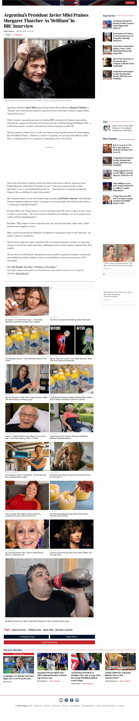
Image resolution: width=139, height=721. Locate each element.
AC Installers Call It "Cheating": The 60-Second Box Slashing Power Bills (25, 476)
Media (11, 3)
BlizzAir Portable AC (12, 472)
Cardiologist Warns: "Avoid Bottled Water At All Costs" (25, 360)
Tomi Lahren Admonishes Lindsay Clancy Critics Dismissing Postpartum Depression (123, 50)
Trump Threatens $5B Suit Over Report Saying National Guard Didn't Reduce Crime (122, 200)
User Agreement (88, 706)
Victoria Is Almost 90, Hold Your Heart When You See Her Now (71, 554)
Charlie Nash (76, 683)
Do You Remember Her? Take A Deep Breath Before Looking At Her (24, 554)
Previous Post (27, 637)
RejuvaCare (54, 356)
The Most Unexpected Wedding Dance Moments (70, 320)
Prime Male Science (12, 317)
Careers (47, 706)
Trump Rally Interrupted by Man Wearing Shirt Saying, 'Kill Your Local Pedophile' (123, 75)
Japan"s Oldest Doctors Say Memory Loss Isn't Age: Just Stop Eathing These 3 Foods (25, 437)
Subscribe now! (22, 273)
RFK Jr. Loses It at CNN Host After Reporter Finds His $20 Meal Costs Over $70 (123, 149)
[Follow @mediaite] (66, 700)
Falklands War (34, 629)
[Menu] (5, 3)
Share (8, 35)
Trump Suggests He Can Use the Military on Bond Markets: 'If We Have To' (123, 173)
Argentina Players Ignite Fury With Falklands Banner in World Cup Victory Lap (52, 675)
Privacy (65, 706)
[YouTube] (61, 700)
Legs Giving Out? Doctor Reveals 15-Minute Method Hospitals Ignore (69, 437)
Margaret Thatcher (64, 629)
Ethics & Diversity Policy (106, 706)
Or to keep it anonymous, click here (122, 129)
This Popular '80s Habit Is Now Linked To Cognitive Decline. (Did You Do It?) (23, 515)
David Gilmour (9, 31)
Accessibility (75, 706)
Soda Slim (53, 511)
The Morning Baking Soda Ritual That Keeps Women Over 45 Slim (69, 515)
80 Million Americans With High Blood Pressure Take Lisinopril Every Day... (37, 621)
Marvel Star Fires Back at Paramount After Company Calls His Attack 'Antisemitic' (123, 62)
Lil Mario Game (10, 550)
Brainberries (54, 317)
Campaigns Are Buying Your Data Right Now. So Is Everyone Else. (18, 677)
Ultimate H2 (9, 356)
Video (26, 3)
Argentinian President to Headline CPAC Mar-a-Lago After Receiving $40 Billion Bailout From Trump (86, 676)
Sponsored (7, 682)
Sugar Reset (10, 619)
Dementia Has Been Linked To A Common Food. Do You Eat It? (70, 476)
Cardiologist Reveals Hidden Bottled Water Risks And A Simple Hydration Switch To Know (71, 398)
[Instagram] (77, 700)
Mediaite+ (130, 3)
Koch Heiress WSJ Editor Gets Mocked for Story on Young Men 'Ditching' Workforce (123, 37)
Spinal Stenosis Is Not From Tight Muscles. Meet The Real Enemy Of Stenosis (71, 360)
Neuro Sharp (54, 472)
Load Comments (49, 642)
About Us (38, 706)
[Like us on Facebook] (71, 700)
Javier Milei (48, 629)
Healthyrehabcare (55, 550)
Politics (18, 3)
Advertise (56, 706)
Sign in (119, 3)
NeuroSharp (9, 434)
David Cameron (19, 629)
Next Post (71, 637)
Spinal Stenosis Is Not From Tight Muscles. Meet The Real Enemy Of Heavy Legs (26, 398)
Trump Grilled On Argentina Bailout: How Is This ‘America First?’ (118, 675)
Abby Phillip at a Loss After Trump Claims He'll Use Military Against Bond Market (123, 187)
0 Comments (18, 35)
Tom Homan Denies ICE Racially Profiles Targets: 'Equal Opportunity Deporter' (123, 24)
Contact (121, 706)
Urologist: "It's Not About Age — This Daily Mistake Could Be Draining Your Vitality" (24, 321)
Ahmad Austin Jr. (111, 681)
